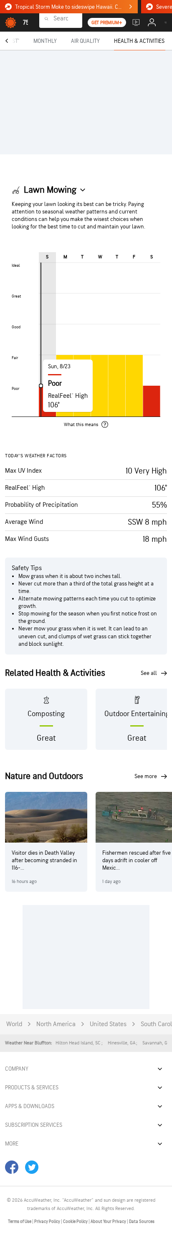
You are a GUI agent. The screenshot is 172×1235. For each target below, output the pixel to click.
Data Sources (141, 1221)
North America (56, 1024)
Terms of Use (20, 1221)
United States (108, 1024)
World (14, 1024)
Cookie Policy (76, 1221)
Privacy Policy (47, 1221)
